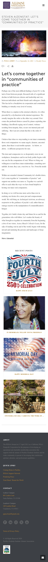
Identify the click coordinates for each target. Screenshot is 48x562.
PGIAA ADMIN (9, 61)
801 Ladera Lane (8, 495)
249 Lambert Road (9, 506)
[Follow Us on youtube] (27, 522)
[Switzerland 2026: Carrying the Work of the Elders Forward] (24, 396)
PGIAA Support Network (11, 473)
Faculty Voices (41, 61)
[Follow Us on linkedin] (10, 522)
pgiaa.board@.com (11, 514)
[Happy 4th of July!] (24, 271)
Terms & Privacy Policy (11, 531)
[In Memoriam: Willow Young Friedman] (24, 313)
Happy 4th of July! (24, 291)
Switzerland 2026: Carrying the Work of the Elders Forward (25, 416)
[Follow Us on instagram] (16, 522)
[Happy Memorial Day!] (24, 354)
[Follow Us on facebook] (5, 522)
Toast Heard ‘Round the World (13, 480)
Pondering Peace (8, 477)
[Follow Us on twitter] (21, 522)
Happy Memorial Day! (24, 374)
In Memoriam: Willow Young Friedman (24, 332)
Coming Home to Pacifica (11, 470)
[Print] (14, 66)
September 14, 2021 (26, 61)
